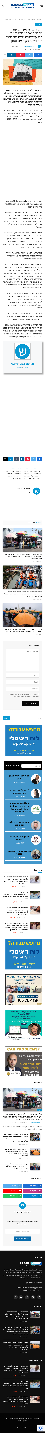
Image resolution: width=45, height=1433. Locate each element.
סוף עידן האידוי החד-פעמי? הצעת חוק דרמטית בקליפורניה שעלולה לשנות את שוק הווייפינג (16, 1166)
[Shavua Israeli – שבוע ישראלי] (22, 5)
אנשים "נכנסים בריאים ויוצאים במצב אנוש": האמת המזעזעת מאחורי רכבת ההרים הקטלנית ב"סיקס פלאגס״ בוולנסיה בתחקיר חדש (23, 594)
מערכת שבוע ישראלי (28, 46)
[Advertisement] (22, 153)
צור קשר (18, 1427)
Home (40, 19)
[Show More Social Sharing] (5, 55)
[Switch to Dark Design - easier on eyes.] (3, 6)
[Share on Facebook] (38, 55)
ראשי (25, 1427)
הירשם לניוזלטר (22, 1239)
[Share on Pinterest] (20, 55)
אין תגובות (36, 49)
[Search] (5, 5)
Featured (38, 24)
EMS (25, 1420)
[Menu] (41, 5)
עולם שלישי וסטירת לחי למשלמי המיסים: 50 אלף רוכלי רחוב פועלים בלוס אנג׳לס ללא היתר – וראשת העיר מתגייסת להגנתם (23, 556)
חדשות (39, 1110)
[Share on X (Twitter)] (29, 55)
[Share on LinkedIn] (11, 55)
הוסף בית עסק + (13, 765)
